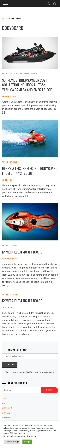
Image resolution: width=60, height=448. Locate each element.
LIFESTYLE (24, 74)
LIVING (34, 74)
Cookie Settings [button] (12, 442)
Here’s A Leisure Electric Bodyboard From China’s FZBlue (29, 171)
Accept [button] (27, 442)
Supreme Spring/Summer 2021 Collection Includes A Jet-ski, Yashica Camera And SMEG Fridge (27, 84)
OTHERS (13, 162)
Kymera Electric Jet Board (22, 252)
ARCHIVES (7, 408)
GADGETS (14, 74)
